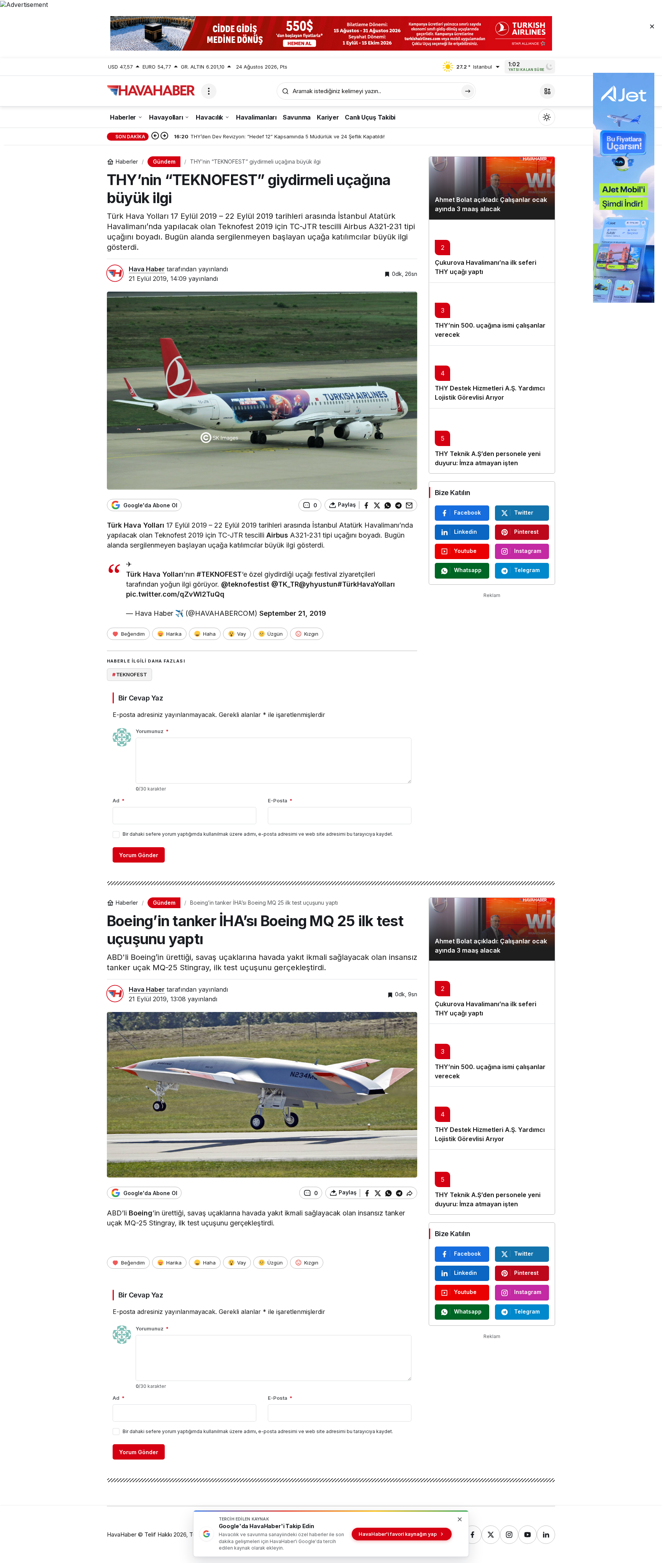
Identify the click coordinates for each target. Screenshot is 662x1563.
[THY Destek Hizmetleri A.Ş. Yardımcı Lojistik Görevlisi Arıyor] (492, 376)
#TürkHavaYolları (366, 584)
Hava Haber (147, 269)
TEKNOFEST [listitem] (129, 674)
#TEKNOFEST (219, 574)
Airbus (277, 535)
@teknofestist (245, 584)
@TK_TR (285, 584)
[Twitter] (491, 1534)
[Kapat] (652, 26)
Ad (119, 800)
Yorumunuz (152, 731)
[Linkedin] (546, 1534)
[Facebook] (472, 1534)
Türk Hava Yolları (135, 525)
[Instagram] (509, 1534)
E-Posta (280, 800)
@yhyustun (318, 584)
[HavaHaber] (151, 90)
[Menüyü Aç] (208, 91)
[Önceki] (155, 136)
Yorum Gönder (138, 855)
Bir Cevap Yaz (140, 698)
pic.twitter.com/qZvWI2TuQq (175, 594)
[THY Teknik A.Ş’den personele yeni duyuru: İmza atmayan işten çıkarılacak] (492, 440)
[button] (547, 91)
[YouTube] (527, 1534)
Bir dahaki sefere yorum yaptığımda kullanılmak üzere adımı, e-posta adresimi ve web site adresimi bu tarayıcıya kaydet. (258, 834)
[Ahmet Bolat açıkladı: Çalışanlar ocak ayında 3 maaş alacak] (492, 188)
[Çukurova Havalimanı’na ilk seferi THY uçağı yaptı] (492, 251)
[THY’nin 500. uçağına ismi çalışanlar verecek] (492, 313)
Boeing (140, 1213)
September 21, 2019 (292, 613)
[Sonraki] (164, 136)
